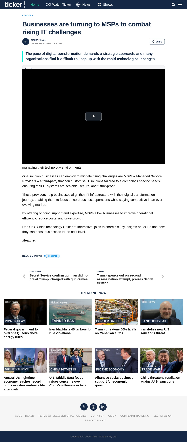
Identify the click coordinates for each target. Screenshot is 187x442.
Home (34, 4)
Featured (52, 256)
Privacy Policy (95, 420)
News (86, 4)
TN (25, 41)
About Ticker (24, 415)
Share (159, 41)
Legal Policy (163, 415)
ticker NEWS (38, 39)
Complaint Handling (134, 415)
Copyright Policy (103, 415)
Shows (108, 4)
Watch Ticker (61, 4)
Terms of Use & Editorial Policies (62, 415)
